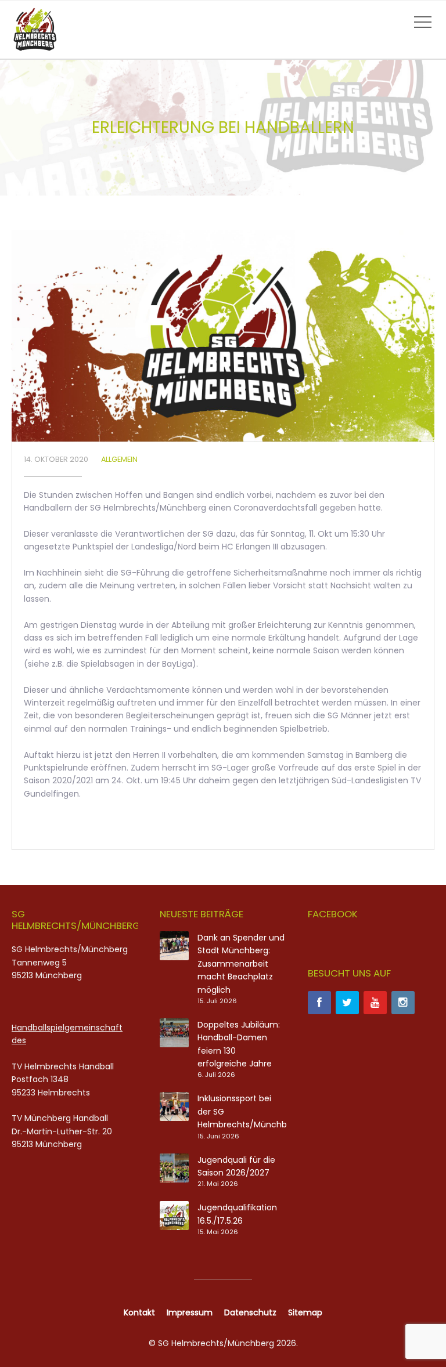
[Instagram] (403, 1002)
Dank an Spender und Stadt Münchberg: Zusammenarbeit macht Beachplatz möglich (241, 964)
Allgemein (119, 459)
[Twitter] (347, 1002)
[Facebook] (319, 1002)
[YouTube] (375, 1002)
